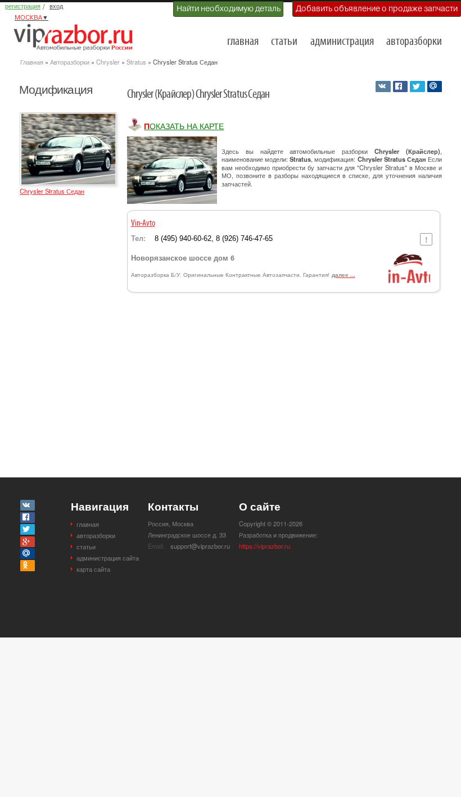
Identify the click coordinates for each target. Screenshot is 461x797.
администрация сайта (107, 557)
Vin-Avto (143, 223)
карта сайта (93, 568)
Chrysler (108, 61)
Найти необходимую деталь (229, 8)
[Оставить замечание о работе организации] (426, 239)
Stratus (136, 61)
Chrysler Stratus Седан (52, 190)
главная (243, 41)
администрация (342, 41)
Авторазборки (69, 61)
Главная (31, 61)
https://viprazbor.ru (264, 545)
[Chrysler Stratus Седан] (172, 170)
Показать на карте (184, 125)
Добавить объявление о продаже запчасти (377, 8)
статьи (284, 41)
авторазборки (414, 41)
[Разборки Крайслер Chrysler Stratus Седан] (68, 117)
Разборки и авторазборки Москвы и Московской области (76, 37)
